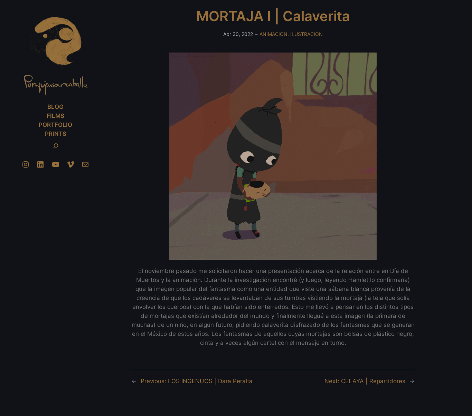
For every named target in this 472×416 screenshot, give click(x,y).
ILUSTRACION (306, 34)
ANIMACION (273, 34)
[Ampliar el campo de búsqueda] (55, 146)
